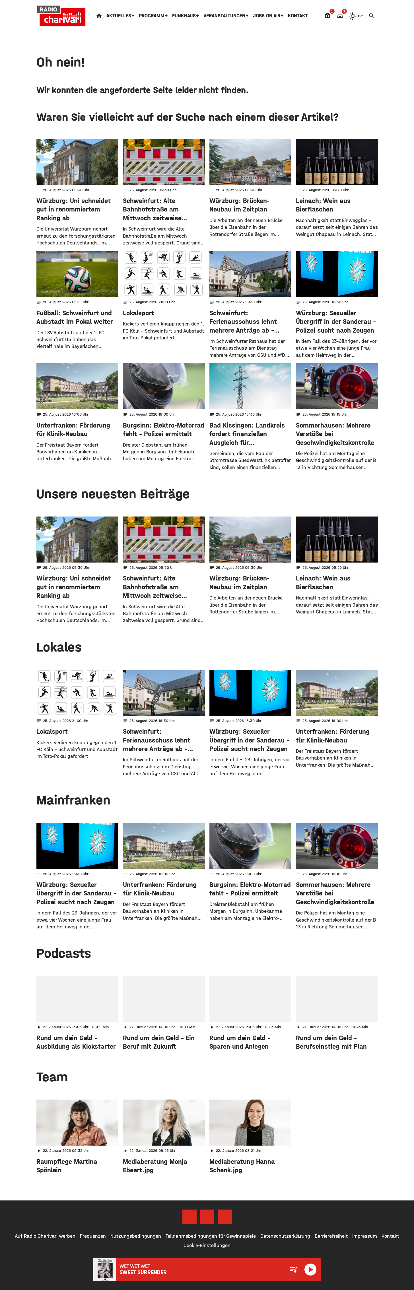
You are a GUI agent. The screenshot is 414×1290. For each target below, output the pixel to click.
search (371, 16)
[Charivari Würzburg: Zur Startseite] (61, 16)
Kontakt (298, 16)
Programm (151, 16)
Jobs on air (266, 16)
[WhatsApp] (225, 1217)
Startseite (99, 16)
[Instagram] (207, 1217)
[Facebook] (189, 1217)
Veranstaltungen (224, 16)
